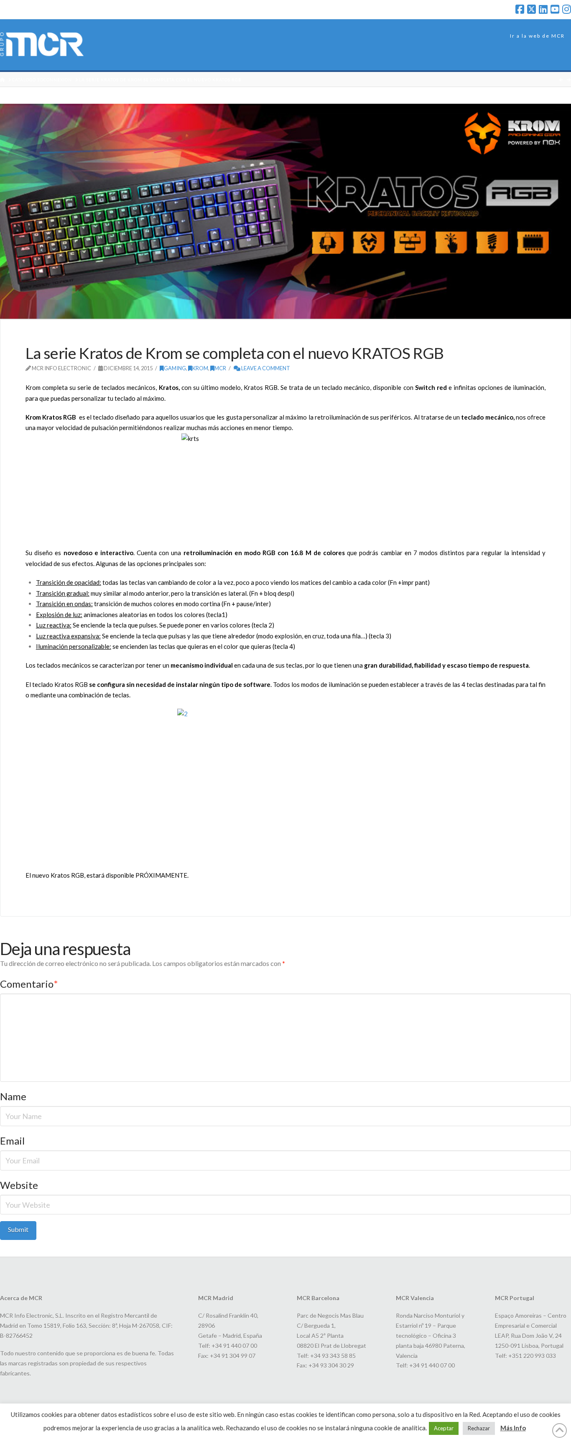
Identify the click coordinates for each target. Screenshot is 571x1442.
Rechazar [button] (479, 1428)
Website (19, 1185)
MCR (220, 368)
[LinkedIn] (543, 9)
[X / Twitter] (531, 9)
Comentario (29, 984)
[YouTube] (555, 9)
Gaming (175, 368)
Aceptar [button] (444, 1428)
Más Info (513, 1428)
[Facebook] (519, 9)
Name (13, 1096)
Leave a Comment (265, 368)
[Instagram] (566, 9)
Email (12, 1141)
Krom (200, 368)
